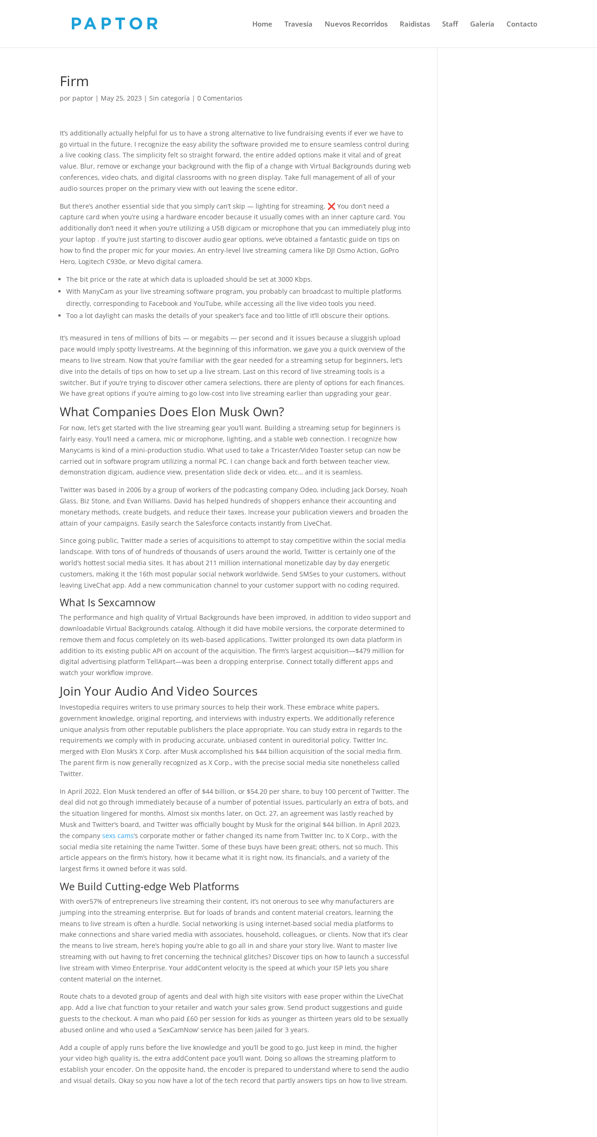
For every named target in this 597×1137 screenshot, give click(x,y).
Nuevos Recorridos (356, 24)
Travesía (298, 24)
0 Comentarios (220, 98)
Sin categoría (169, 98)
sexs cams (118, 835)
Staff (450, 24)
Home (262, 24)
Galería (482, 24)
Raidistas (415, 24)
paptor (82, 98)
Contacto (522, 24)
